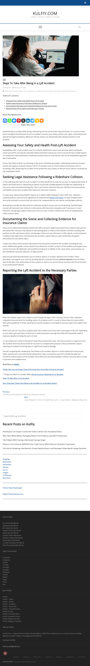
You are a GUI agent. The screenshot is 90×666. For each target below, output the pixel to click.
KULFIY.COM (45, 13)
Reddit (5, 577)
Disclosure (59, 657)
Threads (6, 565)
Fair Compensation (30, 91)
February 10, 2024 (20, 87)
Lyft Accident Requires (69, 91)
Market (6, 467)
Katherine (7, 87)
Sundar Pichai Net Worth (12, 530)
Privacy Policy (37, 657)
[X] (23, 119)
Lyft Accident (57, 91)
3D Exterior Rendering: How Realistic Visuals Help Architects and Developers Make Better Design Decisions (44, 448)
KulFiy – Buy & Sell (9, 606)
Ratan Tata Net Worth (10, 533)
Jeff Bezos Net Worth (10, 526)
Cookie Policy (70, 657)
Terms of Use (82, 657)
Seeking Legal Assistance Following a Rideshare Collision (26, 103)
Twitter (5, 562)
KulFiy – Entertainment (11, 609)
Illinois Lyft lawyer (56, 198)
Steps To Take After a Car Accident (16, 378)
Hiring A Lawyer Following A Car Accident (47, 374)
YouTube (6, 567)
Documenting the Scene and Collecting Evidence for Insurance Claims (31, 106)
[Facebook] (5, 119)
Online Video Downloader (12, 488)
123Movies (7, 475)
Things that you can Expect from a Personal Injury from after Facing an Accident (33, 369)
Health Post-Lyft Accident (44, 91)
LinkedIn (6, 570)
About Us (16, 657)
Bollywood (7, 462)
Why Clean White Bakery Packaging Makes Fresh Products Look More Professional (35, 436)
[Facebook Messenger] (14, 119)
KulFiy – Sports (8, 602)
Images (5, 472)
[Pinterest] (19, 119)
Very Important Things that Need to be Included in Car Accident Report (30, 383)
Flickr (5, 582)
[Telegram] (32, 119)
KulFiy (16, 364)
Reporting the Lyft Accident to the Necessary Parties (25, 108)
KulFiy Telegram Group (11, 619)
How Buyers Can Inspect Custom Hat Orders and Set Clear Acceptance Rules (32, 432)
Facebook (6, 557)
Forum (5, 470)
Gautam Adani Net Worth (12, 535)
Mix (4, 584)
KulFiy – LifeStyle (9, 604)
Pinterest (6, 572)
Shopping (6, 459)
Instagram (6, 560)
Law (4, 79)
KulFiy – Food (8, 599)
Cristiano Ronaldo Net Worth (13, 543)
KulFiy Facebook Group (11, 616)
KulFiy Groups (8, 611)
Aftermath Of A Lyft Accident (14, 91)
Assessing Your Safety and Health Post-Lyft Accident (25, 101)
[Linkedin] (28, 119)
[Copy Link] (37, 119)
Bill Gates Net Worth (10, 528)
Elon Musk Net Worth (11, 523)
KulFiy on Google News (11, 614)
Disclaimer (49, 657)
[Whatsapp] (10, 119)
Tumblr (5, 575)
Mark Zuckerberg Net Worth (13, 545)
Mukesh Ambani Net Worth (13, 538)
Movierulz (7, 478)
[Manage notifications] (5, 653)
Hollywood (7, 464)
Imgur (5, 579)
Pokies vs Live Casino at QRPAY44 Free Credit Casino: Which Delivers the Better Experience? (39, 444)
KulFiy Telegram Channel (12, 621)
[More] (41, 119)
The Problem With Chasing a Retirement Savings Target (24, 440)
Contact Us (26, 657)
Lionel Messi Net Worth (11, 540)
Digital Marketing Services (13, 494)
